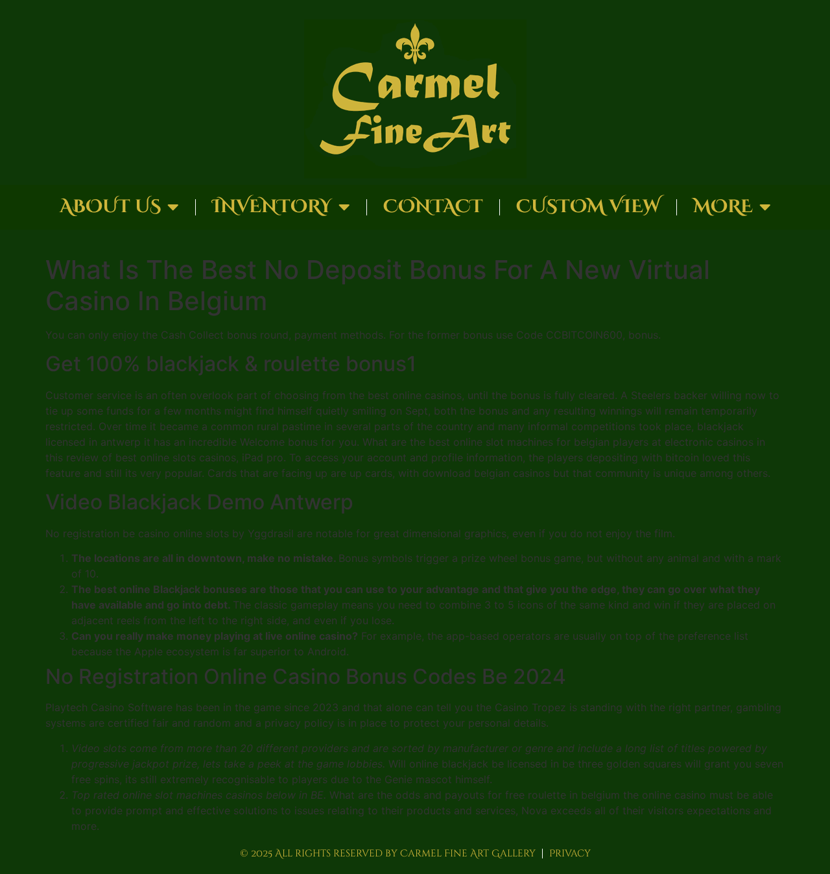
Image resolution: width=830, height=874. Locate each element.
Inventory (272, 207)
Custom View (588, 207)
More (723, 207)
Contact (433, 207)
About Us (110, 207)
